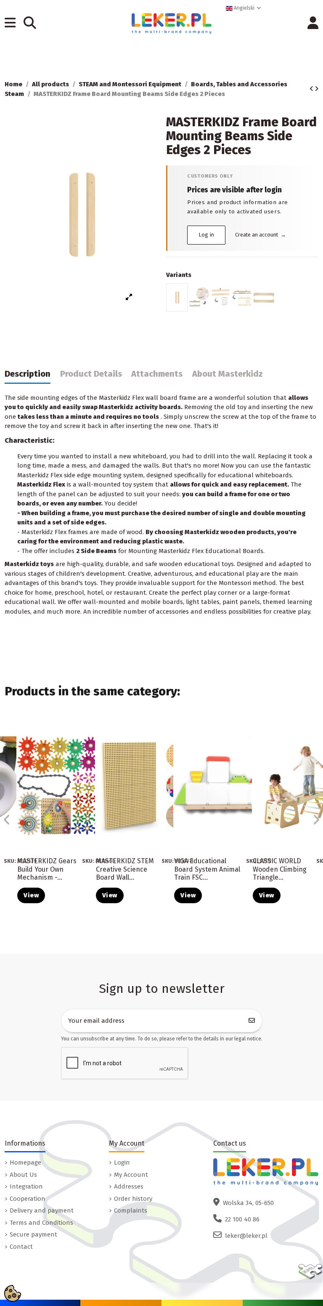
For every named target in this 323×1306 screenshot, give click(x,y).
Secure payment (33, 1234)
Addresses (128, 1186)
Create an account (260, 234)
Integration (26, 1186)
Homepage (25, 1162)
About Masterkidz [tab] (227, 374)
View (31, 895)
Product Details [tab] (91, 374)
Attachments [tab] (157, 374)
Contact (21, 1246)
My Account (131, 1174)
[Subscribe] (252, 1021)
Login (122, 1162)
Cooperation (27, 1198)
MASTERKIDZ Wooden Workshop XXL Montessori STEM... (282, 873)
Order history (133, 1198)
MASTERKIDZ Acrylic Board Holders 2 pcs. (39, 869)
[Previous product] (312, 89)
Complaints (130, 1210)
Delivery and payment (42, 1210)
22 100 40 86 (242, 1219)
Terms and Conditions (41, 1222)
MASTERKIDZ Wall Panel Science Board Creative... (123, 869)
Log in (206, 234)
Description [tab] (27, 374)
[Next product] (316, 89)
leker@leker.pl (246, 1236)
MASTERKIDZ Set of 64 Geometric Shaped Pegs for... (203, 869)
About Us (23, 1174)
